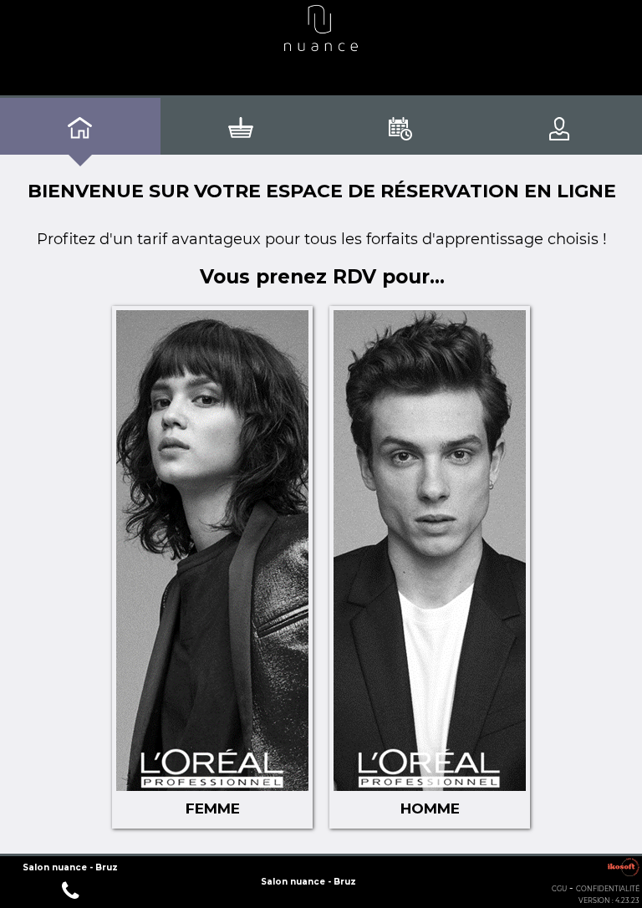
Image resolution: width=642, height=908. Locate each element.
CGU (559, 889)
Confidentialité (607, 889)
